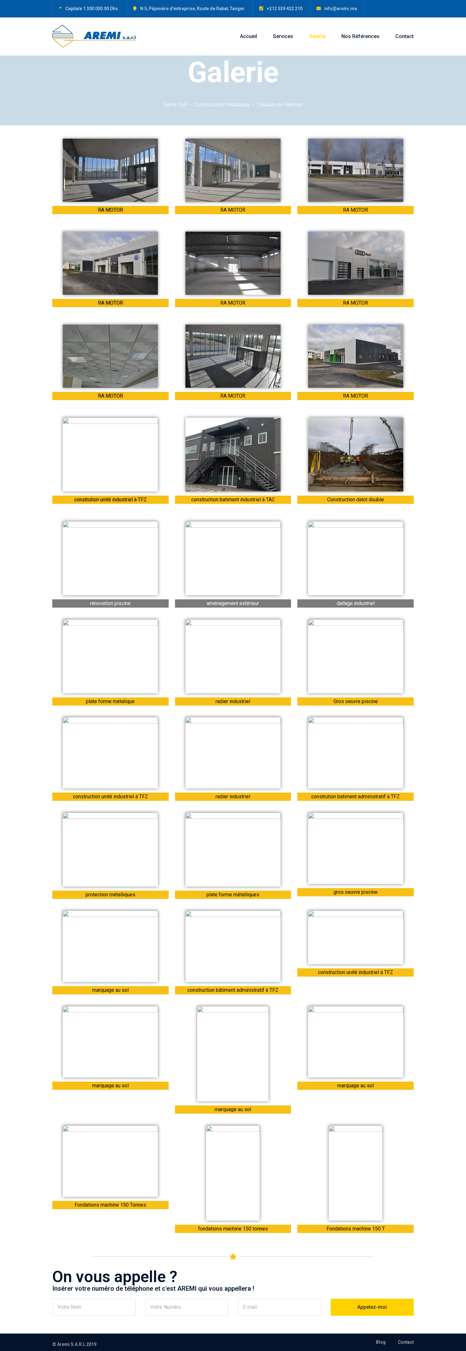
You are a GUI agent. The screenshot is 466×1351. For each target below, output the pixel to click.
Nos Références (360, 36)
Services (283, 36)
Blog (381, 1342)
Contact (404, 36)
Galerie (317, 36)
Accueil (248, 36)
